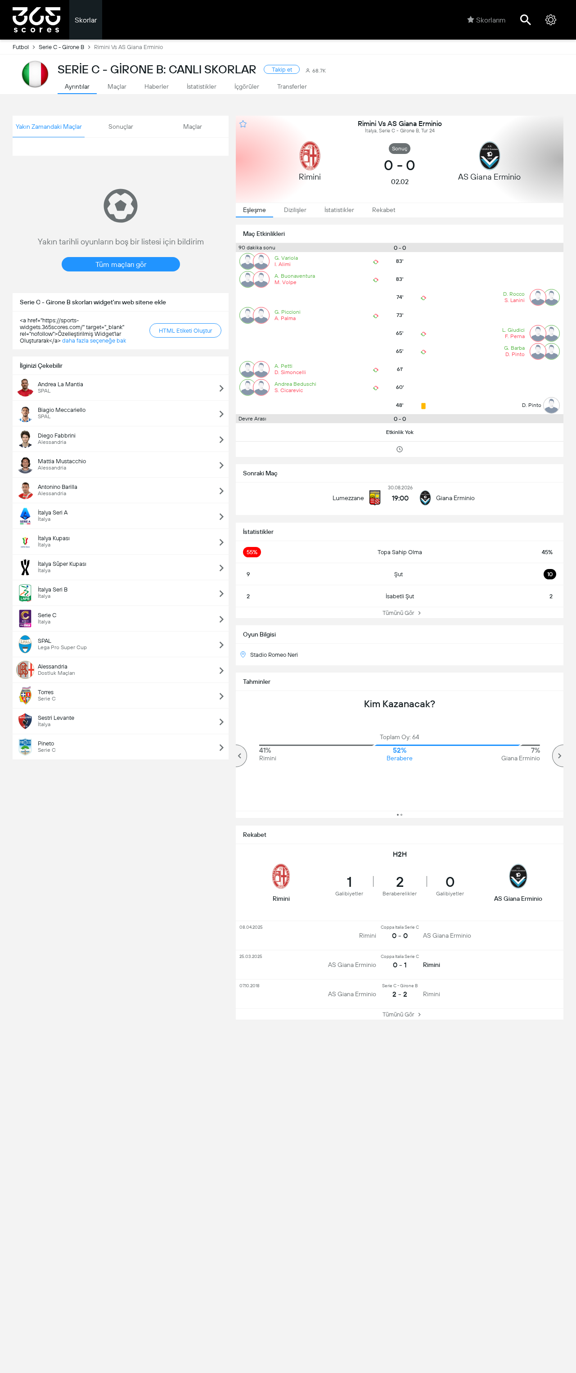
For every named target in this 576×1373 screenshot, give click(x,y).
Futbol (21, 47)
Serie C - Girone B (61, 47)
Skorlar (86, 20)
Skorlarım (491, 20)
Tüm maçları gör (120, 264)
